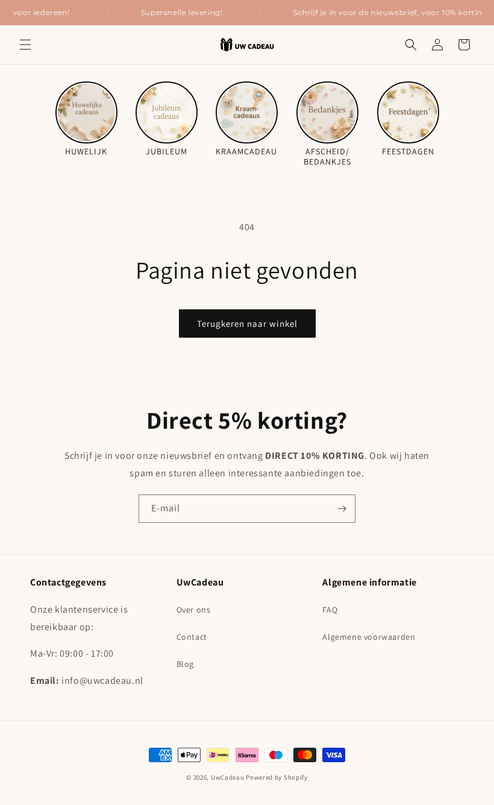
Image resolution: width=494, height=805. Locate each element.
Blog (185, 663)
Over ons (194, 609)
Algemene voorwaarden (368, 636)
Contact (192, 636)
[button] (25, 44)
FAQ (329, 609)
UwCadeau (228, 777)
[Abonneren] (341, 508)
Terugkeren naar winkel (247, 323)
